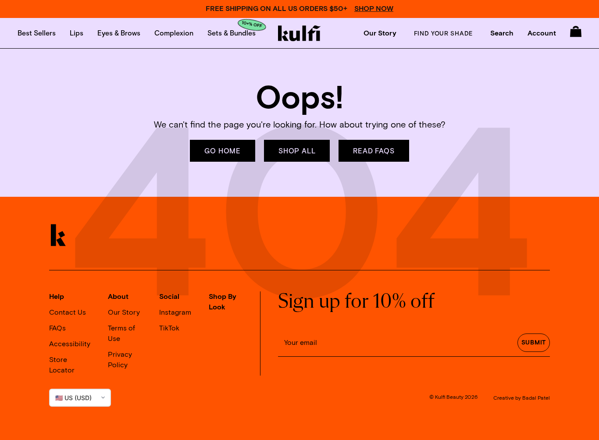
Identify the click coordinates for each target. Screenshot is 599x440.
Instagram (175, 312)
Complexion (173, 32)
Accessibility (69, 344)
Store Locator (62, 365)
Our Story (380, 33)
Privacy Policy (120, 360)
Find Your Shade (443, 33)
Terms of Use (121, 333)
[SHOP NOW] (299, 9)
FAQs (57, 328)
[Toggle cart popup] (575, 31)
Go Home (222, 150)
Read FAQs (373, 150)
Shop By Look (222, 302)
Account (542, 33)
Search (501, 33)
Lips (76, 32)
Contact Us (67, 312)
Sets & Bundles (231, 32)
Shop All (296, 150)
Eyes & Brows (118, 32)
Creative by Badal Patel (521, 398)
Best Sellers (37, 32)
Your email (300, 342)
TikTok (169, 328)
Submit (533, 343)
